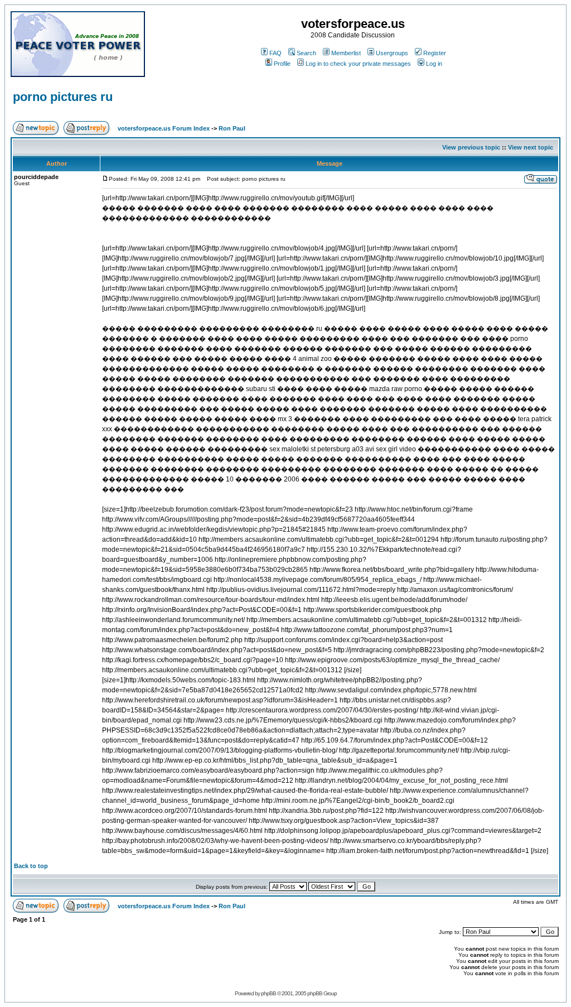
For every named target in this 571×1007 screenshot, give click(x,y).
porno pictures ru (63, 97)
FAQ (275, 53)
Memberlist (346, 53)
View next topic (530, 147)
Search (306, 53)
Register (434, 53)
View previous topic (471, 147)
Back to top (31, 866)
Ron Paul (232, 128)
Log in (434, 63)
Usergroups (392, 53)
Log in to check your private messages (358, 63)
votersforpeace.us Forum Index (164, 128)
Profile (282, 63)
